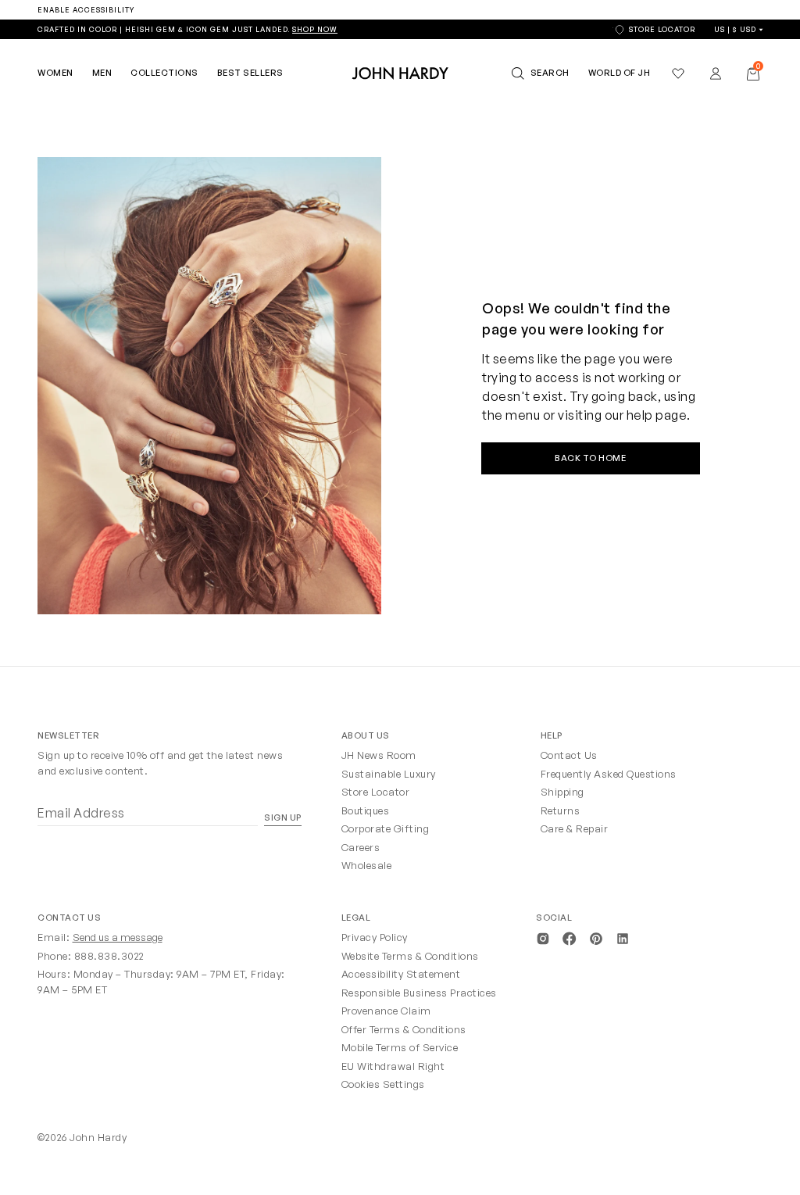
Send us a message (117, 937)
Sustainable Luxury (388, 773)
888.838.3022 (109, 956)
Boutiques (365, 810)
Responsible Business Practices (419, 992)
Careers (360, 847)
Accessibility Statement (401, 974)
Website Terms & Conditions (410, 956)
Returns (560, 810)
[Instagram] (543, 937)
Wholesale (366, 865)
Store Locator (375, 791)
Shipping (562, 791)
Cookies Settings (383, 1084)
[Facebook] (569, 937)
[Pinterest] (596, 937)
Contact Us (569, 755)
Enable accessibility (86, 9)
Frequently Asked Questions (609, 773)
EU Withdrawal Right (393, 1066)
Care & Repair (575, 828)
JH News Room (378, 755)
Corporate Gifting (385, 828)
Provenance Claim (386, 1010)
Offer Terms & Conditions (403, 1029)
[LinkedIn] (623, 937)
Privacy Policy (374, 937)
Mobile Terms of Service (400, 1047)
